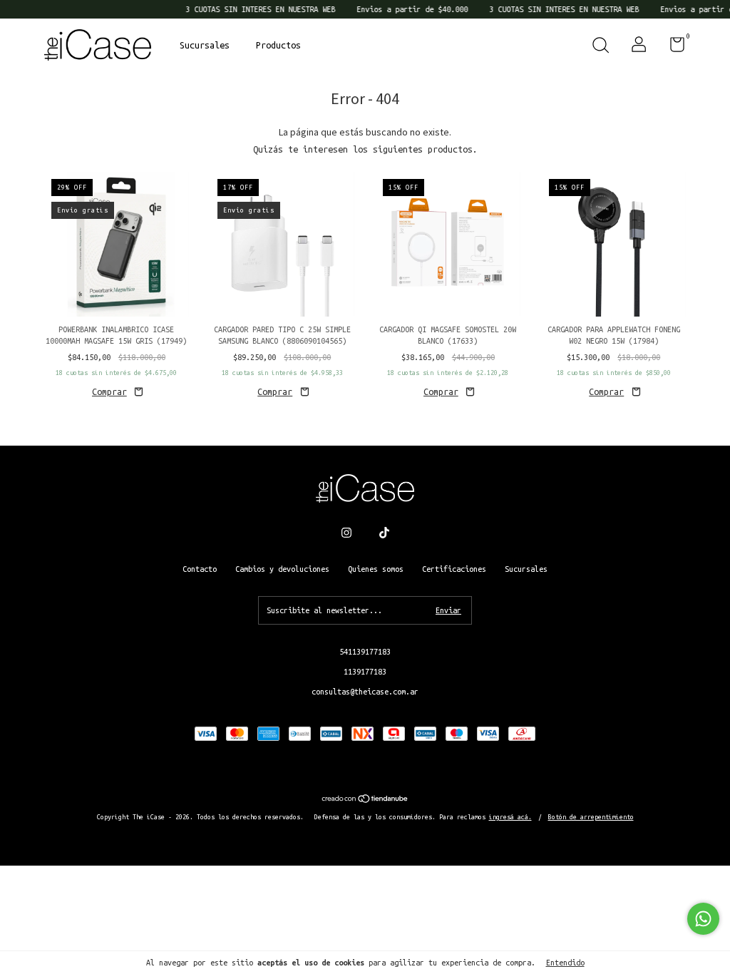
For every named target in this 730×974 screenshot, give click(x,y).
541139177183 (365, 651)
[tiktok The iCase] (384, 532)
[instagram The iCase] (346, 532)
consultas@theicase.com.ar (365, 691)
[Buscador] (600, 47)
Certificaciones (454, 569)
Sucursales (205, 45)
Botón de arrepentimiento (591, 817)
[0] (672, 47)
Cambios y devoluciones (282, 569)
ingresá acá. (510, 817)
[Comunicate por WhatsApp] (703, 919)
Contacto (199, 569)
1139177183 (365, 671)
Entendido (565, 962)
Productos (278, 45)
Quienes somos (375, 569)
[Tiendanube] (365, 800)
